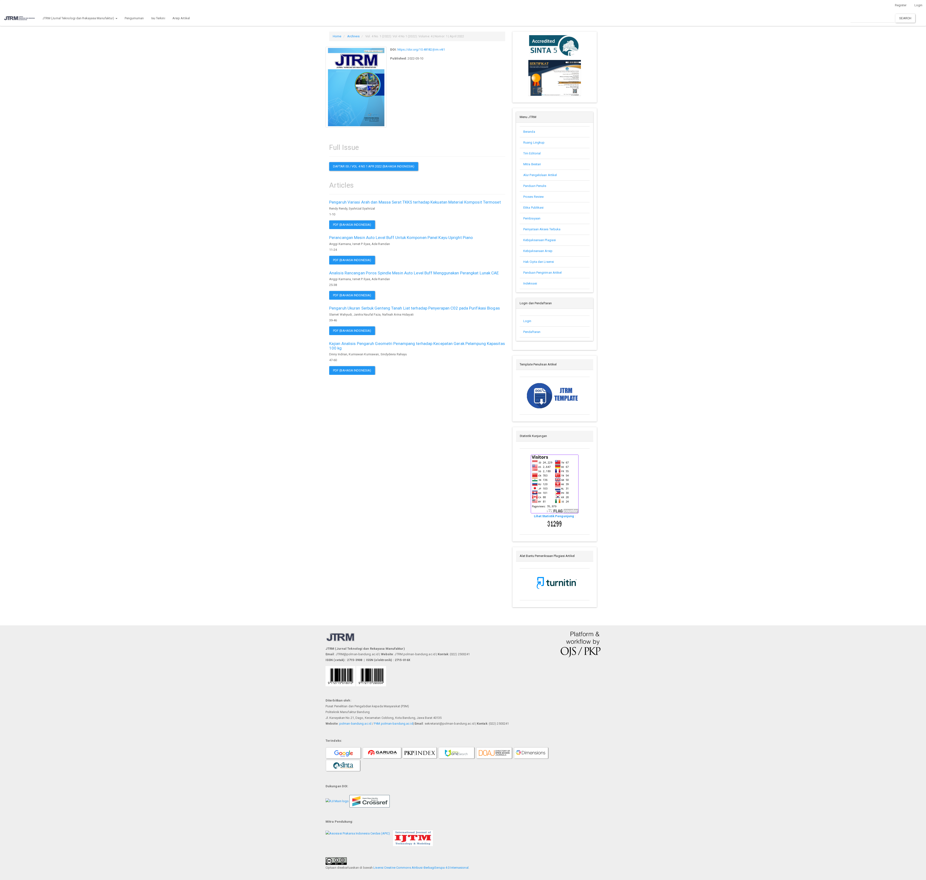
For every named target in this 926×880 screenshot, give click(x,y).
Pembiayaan (531, 218)
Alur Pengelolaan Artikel (540, 175)
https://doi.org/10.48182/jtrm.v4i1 (421, 49)
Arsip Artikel (181, 18)
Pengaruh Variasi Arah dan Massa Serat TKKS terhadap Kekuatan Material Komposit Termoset (415, 202)
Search (905, 18)
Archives (353, 36)
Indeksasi (530, 283)
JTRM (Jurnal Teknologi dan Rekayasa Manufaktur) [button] (78, 18)
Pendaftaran (531, 332)
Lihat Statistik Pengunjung (554, 516)
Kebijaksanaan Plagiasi (539, 240)
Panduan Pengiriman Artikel (542, 272)
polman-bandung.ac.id (355, 723)
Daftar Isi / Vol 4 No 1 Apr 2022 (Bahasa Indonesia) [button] (373, 166)
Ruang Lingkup (534, 142)
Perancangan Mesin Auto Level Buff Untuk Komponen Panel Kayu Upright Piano (401, 237)
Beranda (529, 131)
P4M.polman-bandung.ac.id (393, 723)
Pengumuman (134, 18)
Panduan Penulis (535, 186)
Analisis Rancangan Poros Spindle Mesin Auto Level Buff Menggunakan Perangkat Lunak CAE (414, 273)
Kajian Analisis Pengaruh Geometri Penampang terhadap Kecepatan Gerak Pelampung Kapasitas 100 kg (417, 346)
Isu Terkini (158, 18)
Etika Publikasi (533, 207)
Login (527, 321)
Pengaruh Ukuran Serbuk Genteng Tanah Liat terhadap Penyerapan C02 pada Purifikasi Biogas (414, 308)
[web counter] (555, 523)
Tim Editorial (532, 153)
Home (337, 36)
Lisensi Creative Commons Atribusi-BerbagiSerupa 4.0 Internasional (421, 867)
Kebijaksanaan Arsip (537, 251)
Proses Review (533, 196)
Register (901, 5)
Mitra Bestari (532, 164)
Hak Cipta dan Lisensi (538, 262)
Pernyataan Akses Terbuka (541, 229)
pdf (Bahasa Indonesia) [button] (352, 224)
